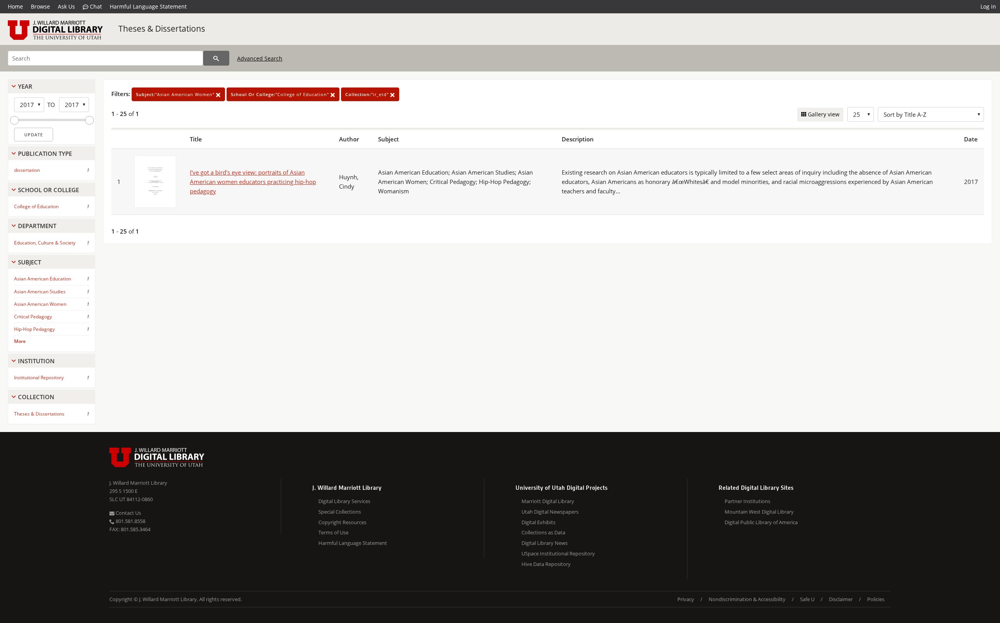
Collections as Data (543, 532)
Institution (36, 361)
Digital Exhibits (538, 522)
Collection (36, 397)
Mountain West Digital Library (759, 511)
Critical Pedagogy (33, 316)
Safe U (807, 599)
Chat (95, 6)
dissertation (27, 170)
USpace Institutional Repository (558, 553)
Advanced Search (259, 58)
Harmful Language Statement (148, 6)
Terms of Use (333, 532)
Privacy (685, 599)
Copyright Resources (342, 522)
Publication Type (45, 153)
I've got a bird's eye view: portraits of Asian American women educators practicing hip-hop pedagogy (253, 181)
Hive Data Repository (546, 564)
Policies (875, 599)
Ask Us (66, 6)
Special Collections (339, 511)
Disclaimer (841, 599)
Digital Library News (544, 542)
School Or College (48, 190)
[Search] (216, 58)
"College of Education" (280, 94)
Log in (988, 6)
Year (25, 86)
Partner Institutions (747, 501)
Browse (40, 6)
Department (37, 226)
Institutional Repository (39, 377)
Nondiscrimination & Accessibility (747, 599)
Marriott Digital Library (547, 501)
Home (15, 6)
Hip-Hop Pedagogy (34, 329)
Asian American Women (40, 304)
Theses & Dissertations (161, 28)
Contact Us (127, 512)
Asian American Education (42, 278)
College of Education (36, 206)
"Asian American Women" (176, 94)
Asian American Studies (40, 291)
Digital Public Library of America (761, 522)
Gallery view (822, 114)
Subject (29, 262)
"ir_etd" (367, 94)
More (20, 341)
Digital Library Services (344, 501)
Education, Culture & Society (44, 242)
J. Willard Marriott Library (138, 482)
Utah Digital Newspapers (550, 511)
